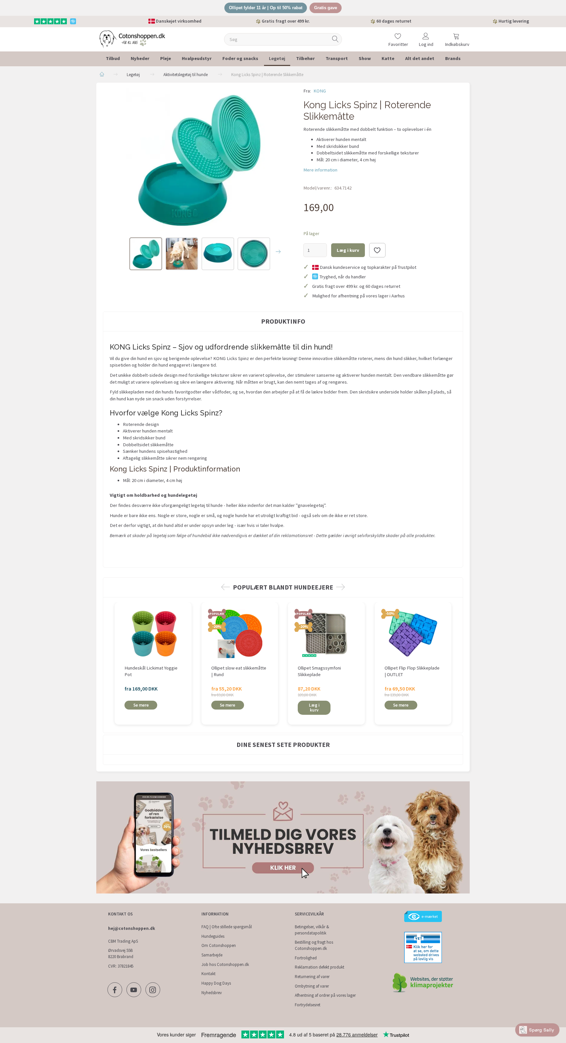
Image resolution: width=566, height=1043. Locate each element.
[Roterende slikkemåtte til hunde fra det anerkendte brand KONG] (198, 159)
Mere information (320, 170)
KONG (319, 91)
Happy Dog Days (216, 983)
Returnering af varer (312, 976)
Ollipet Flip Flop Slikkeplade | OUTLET (412, 671)
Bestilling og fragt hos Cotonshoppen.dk (314, 945)
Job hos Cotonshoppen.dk (225, 964)
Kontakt (208, 973)
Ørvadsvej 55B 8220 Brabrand (120, 953)
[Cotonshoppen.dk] (132, 38)
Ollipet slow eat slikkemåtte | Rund (238, 671)
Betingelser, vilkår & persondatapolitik (312, 930)
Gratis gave (325, 7)
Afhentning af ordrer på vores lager (325, 995)
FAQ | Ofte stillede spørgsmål (226, 927)
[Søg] (335, 39)
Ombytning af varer (312, 986)
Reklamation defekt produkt (319, 967)
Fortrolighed (306, 958)
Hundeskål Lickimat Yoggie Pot (151, 671)
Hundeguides (212, 936)
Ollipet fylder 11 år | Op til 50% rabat (265, 7)
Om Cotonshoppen (218, 945)
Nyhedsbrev (211, 992)
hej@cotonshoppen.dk (131, 928)
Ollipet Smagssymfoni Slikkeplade (319, 671)
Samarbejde (211, 955)
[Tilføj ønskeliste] (377, 250)
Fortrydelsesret (307, 1005)
